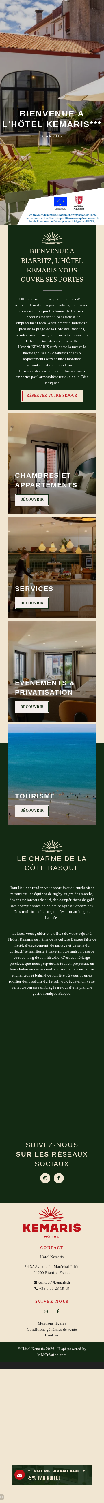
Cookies (52, 1335)
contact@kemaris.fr (54, 1282)
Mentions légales (52, 1323)
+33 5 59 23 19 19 (54, 1288)
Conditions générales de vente (52, 1329)
